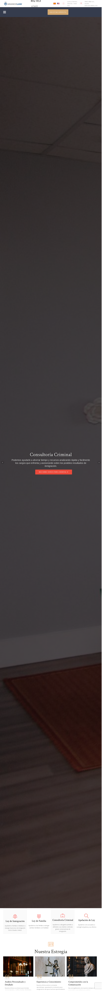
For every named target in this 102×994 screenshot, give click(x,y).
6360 (34, 6)
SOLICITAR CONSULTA (58, 12)
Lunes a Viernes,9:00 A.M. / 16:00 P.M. (72, 3)
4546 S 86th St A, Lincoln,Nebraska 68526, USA (91, 3)
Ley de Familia (39, 921)
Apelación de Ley (86, 920)
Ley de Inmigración (15, 921)
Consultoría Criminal (62, 920)
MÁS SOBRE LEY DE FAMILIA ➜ (53, 473)
